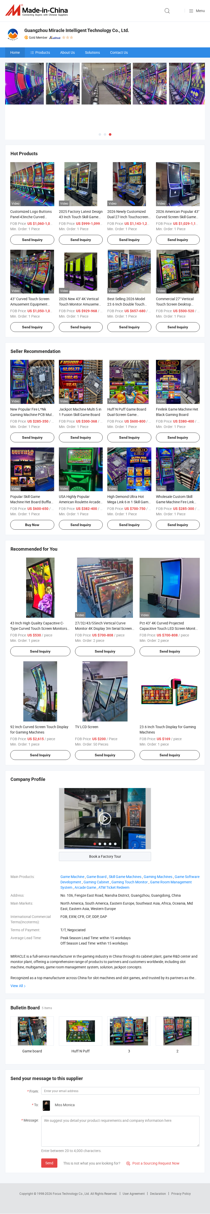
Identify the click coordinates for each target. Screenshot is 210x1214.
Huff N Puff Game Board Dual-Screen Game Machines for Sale (126, 414)
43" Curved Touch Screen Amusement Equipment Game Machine (29, 304)
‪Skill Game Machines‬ (125, 876)
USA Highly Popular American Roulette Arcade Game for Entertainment (79, 502)
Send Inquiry (32, 240)
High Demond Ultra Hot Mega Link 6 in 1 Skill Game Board (128, 502)
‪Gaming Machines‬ (158, 876)
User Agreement (134, 1193)
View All (16, 985)
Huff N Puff (80, 1051)
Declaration (158, 1193)
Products (42, 52)
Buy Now (32, 525)
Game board (32, 1051)
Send (49, 1162)
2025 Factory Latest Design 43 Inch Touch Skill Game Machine (81, 217)
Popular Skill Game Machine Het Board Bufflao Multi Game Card (31, 502)
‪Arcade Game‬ (85, 887)
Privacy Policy (181, 1193)
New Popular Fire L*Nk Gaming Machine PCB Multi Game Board (32, 414)
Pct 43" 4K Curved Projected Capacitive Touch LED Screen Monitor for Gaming (169, 628)
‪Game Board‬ (97, 876)
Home (15, 52)
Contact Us (119, 52)
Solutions (92, 52)
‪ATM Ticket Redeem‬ (113, 887)
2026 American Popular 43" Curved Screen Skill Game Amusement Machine (177, 217)
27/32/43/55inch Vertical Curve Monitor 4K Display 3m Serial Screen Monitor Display (103, 628)
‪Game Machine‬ (72, 876)
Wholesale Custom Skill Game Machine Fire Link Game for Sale (175, 502)
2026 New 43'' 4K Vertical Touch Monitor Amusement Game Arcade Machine (80, 304)
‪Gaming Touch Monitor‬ (129, 882)
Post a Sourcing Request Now (153, 1163)
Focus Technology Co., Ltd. (71, 1193)
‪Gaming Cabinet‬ (96, 882)
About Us (67, 52)
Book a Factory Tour (105, 856)
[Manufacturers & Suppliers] (37, 10)
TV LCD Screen (86, 726)
